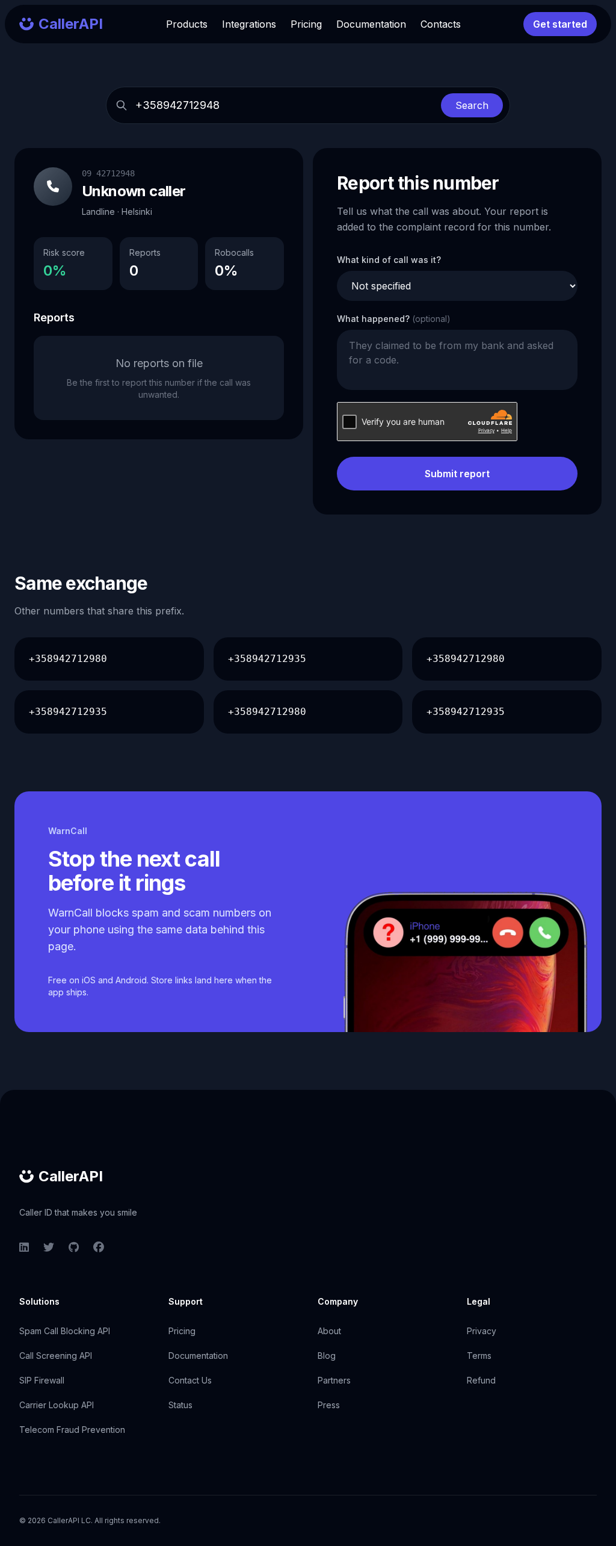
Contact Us (190, 1380)
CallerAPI (70, 1176)
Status (180, 1405)
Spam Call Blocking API (64, 1331)
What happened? (394, 319)
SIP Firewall (41, 1380)
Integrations (249, 24)
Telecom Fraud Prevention (72, 1429)
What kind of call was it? (389, 260)
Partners (334, 1380)
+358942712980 (68, 658)
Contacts (440, 24)
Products (187, 24)
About (329, 1331)
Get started (560, 24)
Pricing (306, 24)
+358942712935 (267, 658)
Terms (479, 1355)
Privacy (481, 1331)
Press (329, 1405)
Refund (481, 1380)
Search (471, 105)
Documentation (371, 24)
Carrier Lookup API (56, 1405)
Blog (327, 1355)
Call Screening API (55, 1355)
